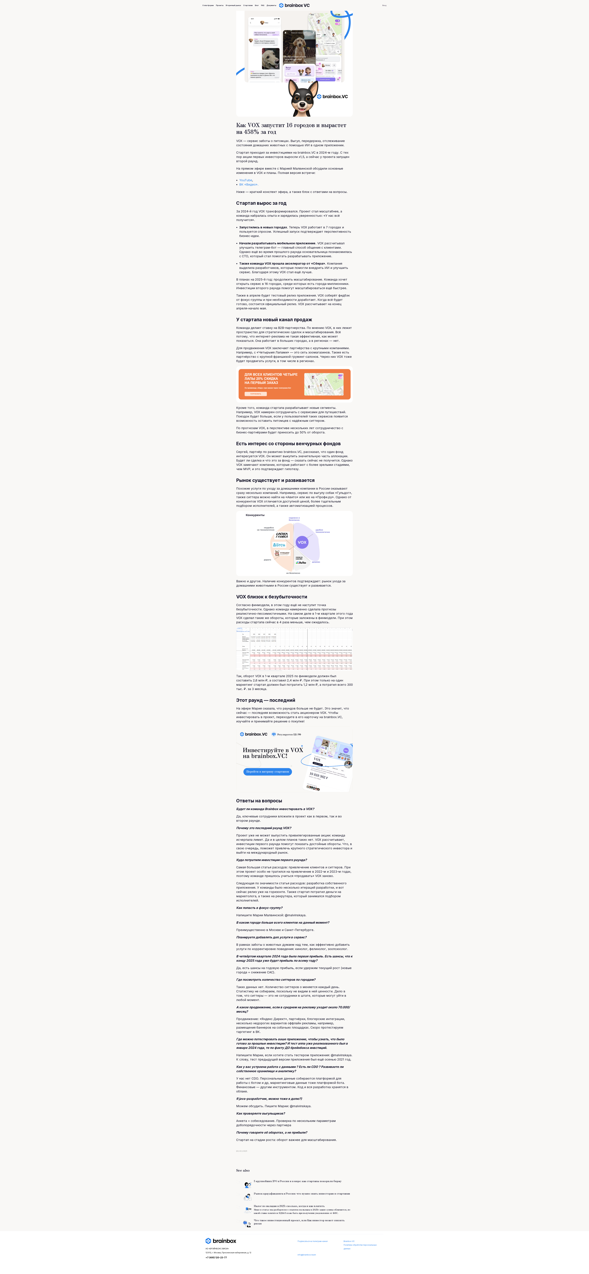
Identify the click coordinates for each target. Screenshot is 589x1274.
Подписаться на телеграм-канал (313, 1241)
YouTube (245, 180)
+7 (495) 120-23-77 (216, 1257)
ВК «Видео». (248, 184)
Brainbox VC (349, 1241)
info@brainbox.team (307, 1255)
